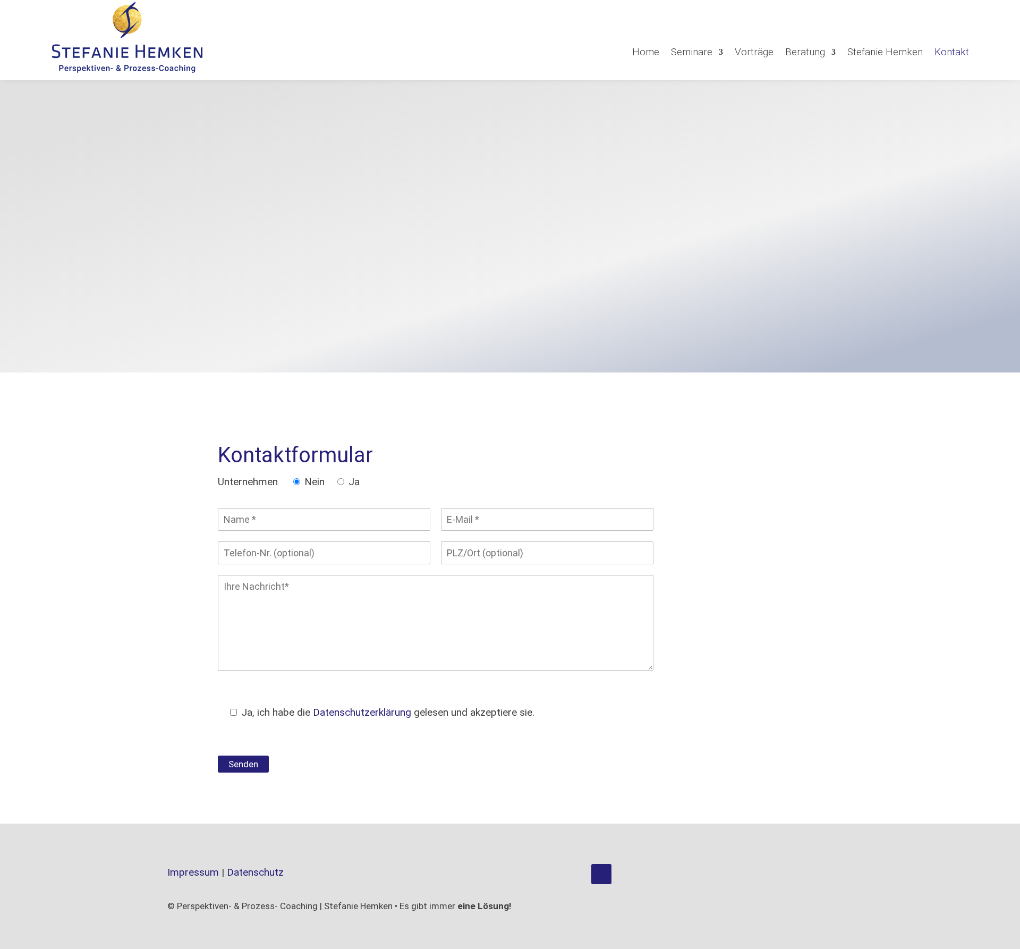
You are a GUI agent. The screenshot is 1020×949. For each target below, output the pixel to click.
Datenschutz (255, 872)
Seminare (691, 52)
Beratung (805, 52)
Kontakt (951, 52)
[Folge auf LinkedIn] (601, 874)
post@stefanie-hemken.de (411, 171)
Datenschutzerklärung (362, 712)
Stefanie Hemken (885, 52)
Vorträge (754, 52)
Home (645, 52)
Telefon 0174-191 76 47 (417, 151)
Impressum (193, 872)
